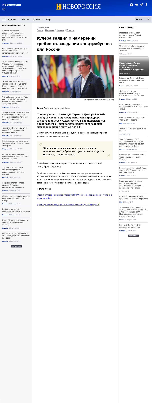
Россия (25, 19)
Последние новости (13, 25)
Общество (6, 43)
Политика (5, 91)
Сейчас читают (127, 27)
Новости (5, 76)
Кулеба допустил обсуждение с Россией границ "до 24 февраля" (68, 204)
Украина (70, 30)
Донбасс (38, 19)
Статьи (121, 220)
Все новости (16, 246)
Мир (48, 19)
